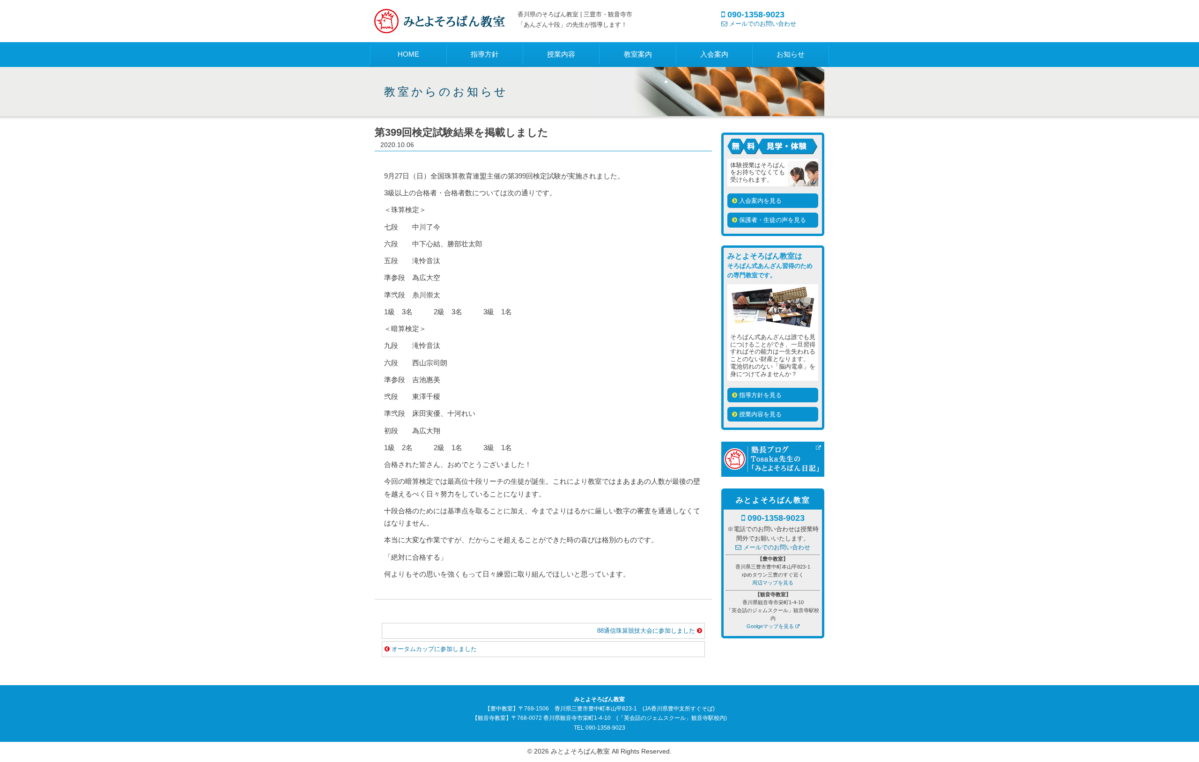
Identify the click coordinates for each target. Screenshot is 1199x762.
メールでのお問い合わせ (761, 23)
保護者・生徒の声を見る (771, 219)
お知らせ (791, 54)
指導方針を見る (759, 395)
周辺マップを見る (772, 582)
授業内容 (561, 54)
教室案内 (638, 54)
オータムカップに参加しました (434, 648)
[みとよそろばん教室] (440, 27)
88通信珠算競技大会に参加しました (647, 630)
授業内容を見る (759, 414)
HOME (408, 54)
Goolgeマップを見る (770, 626)
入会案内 (714, 54)
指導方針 (485, 54)
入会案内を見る (759, 200)
